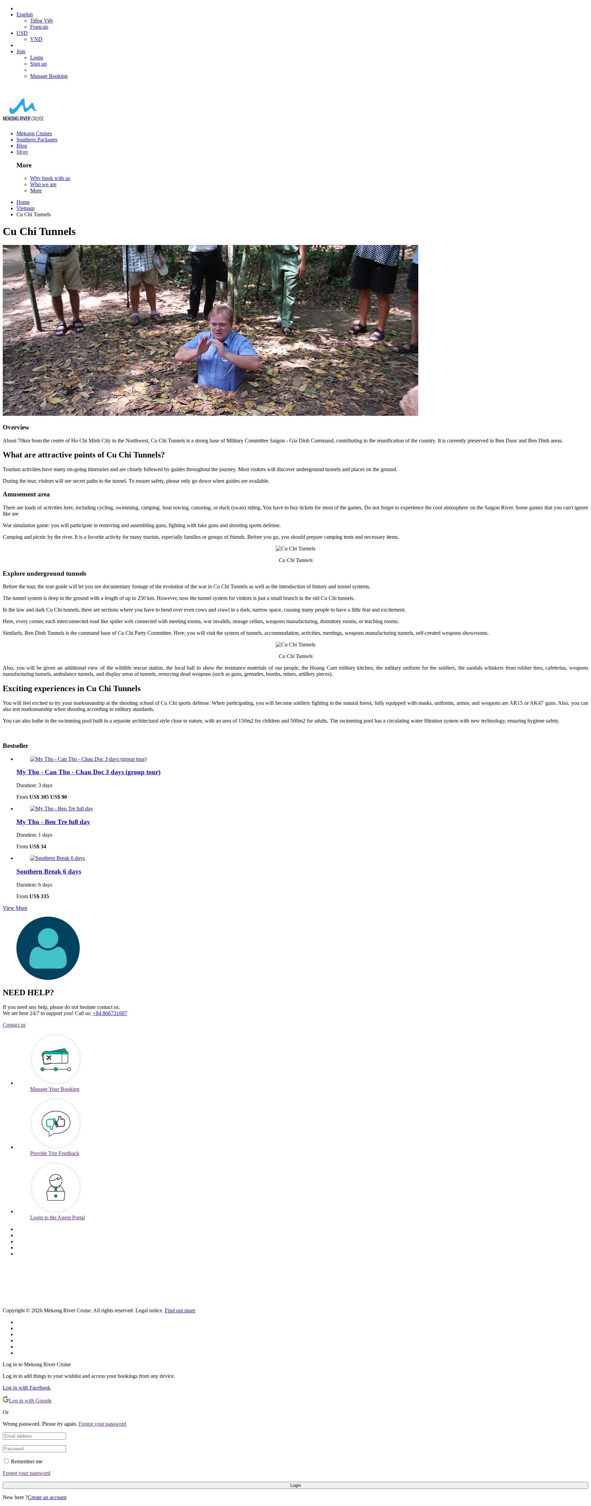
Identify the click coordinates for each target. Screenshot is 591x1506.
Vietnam (25, 208)
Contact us (14, 1025)
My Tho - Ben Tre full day (53, 821)
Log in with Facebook (27, 1388)
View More (15, 908)
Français (39, 27)
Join (20, 51)
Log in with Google (30, 1401)
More (22, 152)
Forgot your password (102, 1424)
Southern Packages (36, 139)
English (24, 14)
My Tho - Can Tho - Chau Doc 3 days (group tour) (88, 772)
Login (36, 57)
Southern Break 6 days (48, 871)
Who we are (43, 184)
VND (36, 39)
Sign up (38, 64)
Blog (21, 146)
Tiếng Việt (41, 21)
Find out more (180, 1310)
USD (22, 33)
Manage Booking (49, 76)
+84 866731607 (110, 1013)
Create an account (47, 1497)
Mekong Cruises (34, 133)
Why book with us (50, 178)
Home (23, 202)
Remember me (26, 1461)
